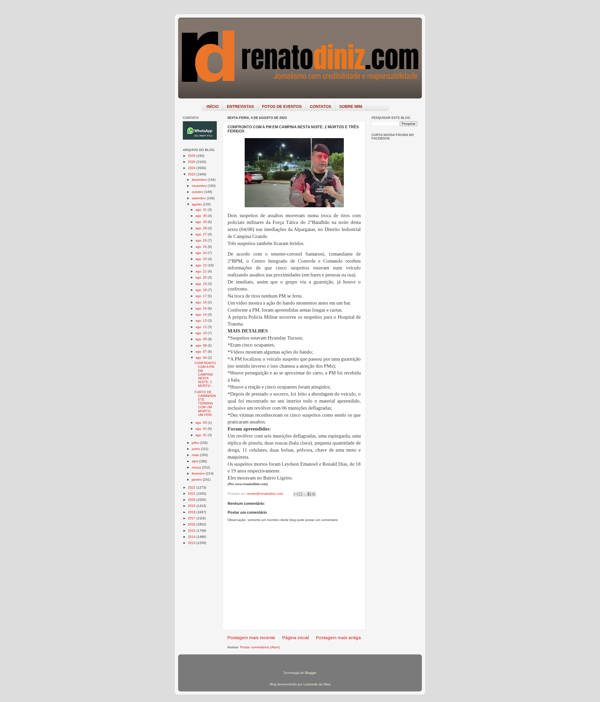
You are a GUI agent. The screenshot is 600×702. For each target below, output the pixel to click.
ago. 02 (201, 428)
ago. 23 (201, 259)
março (197, 467)
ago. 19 (201, 284)
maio (196, 455)
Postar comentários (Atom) (260, 647)
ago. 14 (201, 314)
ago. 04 (201, 357)
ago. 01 (201, 435)
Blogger (310, 673)
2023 (192, 174)
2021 (192, 493)
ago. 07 (201, 351)
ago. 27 (201, 234)
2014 (192, 537)
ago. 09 (201, 339)
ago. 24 (201, 253)
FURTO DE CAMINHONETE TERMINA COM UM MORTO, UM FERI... (205, 403)
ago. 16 (201, 302)
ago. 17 (201, 296)
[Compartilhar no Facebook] (309, 494)
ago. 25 (201, 247)
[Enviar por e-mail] (295, 494)
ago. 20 (201, 277)
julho (196, 443)
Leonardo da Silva (317, 684)
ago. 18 (201, 290)
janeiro (197, 479)
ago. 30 (201, 216)
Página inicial (295, 637)
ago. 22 (201, 265)
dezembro (200, 179)
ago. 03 (201, 422)
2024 (192, 168)
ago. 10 (201, 333)
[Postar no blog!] (300, 494)
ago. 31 (201, 209)
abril (195, 461)
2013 (192, 543)
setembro (199, 198)
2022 (192, 487)
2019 (192, 506)
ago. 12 (201, 327)
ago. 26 (201, 240)
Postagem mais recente (251, 637)
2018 (192, 512)
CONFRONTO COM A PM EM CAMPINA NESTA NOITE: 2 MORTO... (205, 374)
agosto (197, 204)
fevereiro (199, 473)
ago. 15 (201, 308)
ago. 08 (201, 345)
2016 (192, 524)
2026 (192, 156)
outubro (198, 192)
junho (196, 449)
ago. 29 (201, 222)
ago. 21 (201, 271)
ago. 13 (201, 320)
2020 (192, 500)
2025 (192, 162)
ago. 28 (201, 228)
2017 (192, 518)
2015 (192, 530)
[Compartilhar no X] (304, 494)
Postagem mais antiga (338, 637)
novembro (200, 186)
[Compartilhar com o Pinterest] (313, 494)
